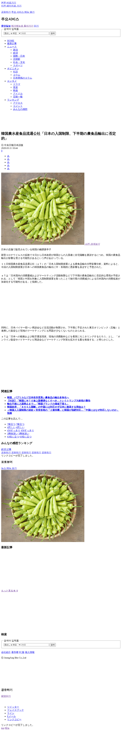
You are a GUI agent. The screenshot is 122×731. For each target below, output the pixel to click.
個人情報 (30, 652)
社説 (15, 71)
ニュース (12, 46)
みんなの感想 (20, 109)
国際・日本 (19, 56)
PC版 (21, 652)
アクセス (18, 103)
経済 (15, 53)
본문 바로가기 (8, 2)
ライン (10, 713)
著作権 (14, 652)
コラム (16, 74)
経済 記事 (6, 449)
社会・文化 (19, 62)
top (2, 728)
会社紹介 (6, 652)
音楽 (15, 87)
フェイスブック (15, 710)
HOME (10, 40)
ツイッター (13, 707)
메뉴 (7, 728)
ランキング (13, 100)
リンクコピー (14, 719)
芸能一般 (18, 96)
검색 (53, 33)
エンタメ (12, 81)
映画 (15, 90)
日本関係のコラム (22, 78)
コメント (18, 106)
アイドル (18, 93)
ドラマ (16, 84)
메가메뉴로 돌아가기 (22, 26)
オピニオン (13, 68)
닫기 (36, 26)
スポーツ (18, 65)
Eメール (11, 716)
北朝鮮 (16, 59)
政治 (15, 49)
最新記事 (12, 43)
